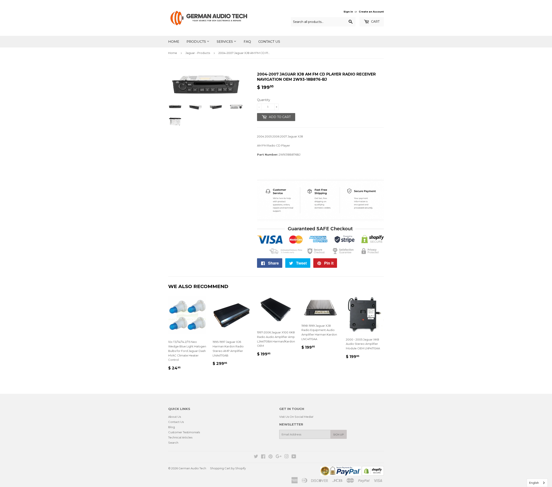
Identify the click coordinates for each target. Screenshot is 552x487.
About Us (174, 416)
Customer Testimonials (184, 432)
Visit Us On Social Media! (296, 416)
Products (197, 41)
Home (173, 41)
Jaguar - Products (197, 53)
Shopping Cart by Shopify (228, 468)
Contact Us (269, 41)
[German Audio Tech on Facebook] (263, 457)
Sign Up (338, 434)
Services (225, 41)
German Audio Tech (192, 468)
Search (173, 442)
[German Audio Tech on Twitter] (256, 457)
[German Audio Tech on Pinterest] (270, 457)
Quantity (263, 100)
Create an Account (371, 11)
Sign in (348, 11)
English (534, 482)
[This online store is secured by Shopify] (373, 474)
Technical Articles (180, 437)
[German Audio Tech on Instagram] (286, 457)
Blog (171, 427)
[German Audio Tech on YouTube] (294, 457)
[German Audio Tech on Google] (279, 457)
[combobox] (537, 483)
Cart (375, 22)
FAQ (247, 41)
